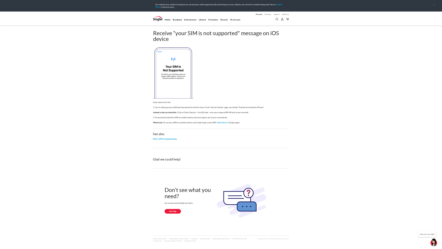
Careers (194, 239)
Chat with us (222, 123)
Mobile (167, 20)
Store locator (190, 241)
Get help (172, 211)
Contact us (157, 241)
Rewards (224, 20)
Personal (259, 14)
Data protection (159, 239)
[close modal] (434, 3)
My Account (235, 20)
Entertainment (190, 20)
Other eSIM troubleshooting (165, 139)
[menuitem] (157, 18)
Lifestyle (202, 20)
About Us (285, 14)
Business (268, 14)
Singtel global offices (173, 241)
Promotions (213, 20)
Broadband (177, 20)
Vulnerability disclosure (179, 239)
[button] (434, 5)
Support (277, 14)
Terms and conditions (221, 239)
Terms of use (205, 239)
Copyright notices (239, 239)
